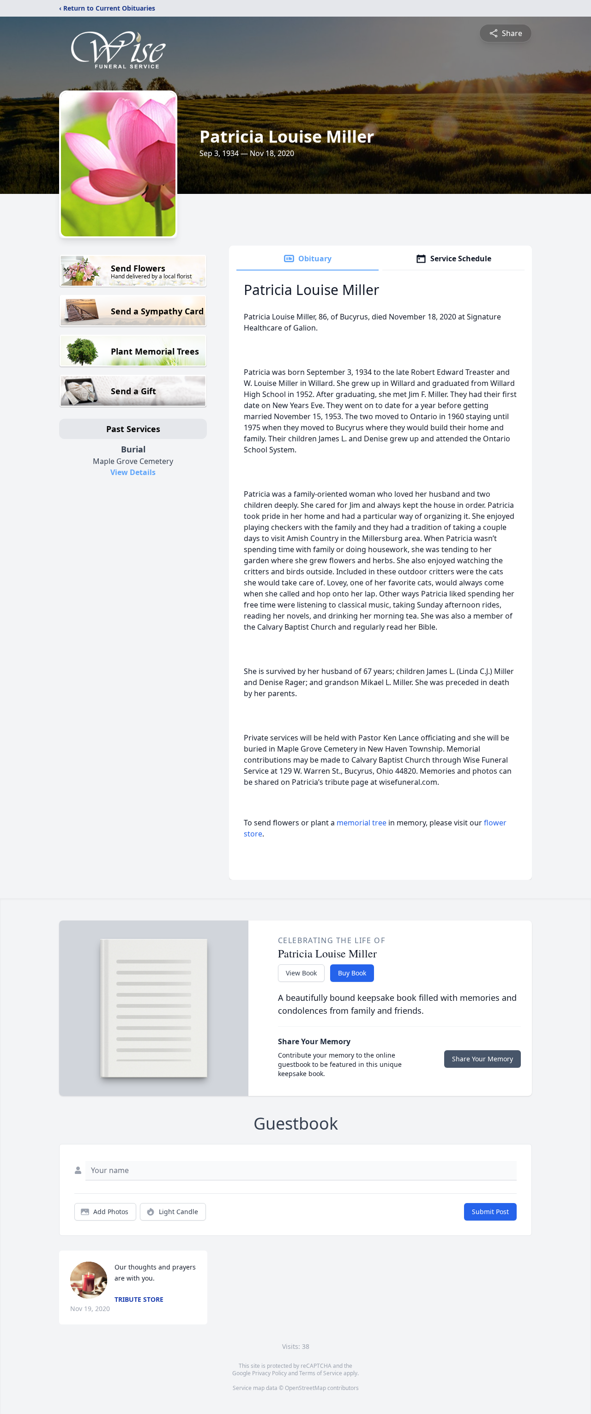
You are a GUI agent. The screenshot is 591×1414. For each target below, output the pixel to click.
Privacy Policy (269, 1373)
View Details (133, 472)
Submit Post (490, 1211)
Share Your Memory (482, 1058)
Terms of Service (320, 1373)
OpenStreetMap (305, 1388)
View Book (301, 973)
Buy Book (352, 973)
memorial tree (361, 823)
